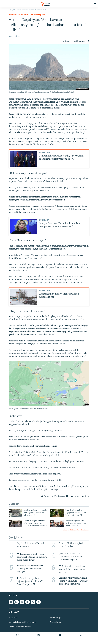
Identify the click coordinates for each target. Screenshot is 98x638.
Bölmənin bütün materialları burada (76, 530)
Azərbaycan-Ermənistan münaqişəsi (27, 15)
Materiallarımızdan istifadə (20, 627)
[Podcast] (38, 602)
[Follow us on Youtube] (27, 602)
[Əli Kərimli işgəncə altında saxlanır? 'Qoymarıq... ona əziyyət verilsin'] (57, 523)
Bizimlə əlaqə (55, 618)
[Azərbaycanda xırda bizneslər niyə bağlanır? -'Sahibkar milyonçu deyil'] (15, 513)
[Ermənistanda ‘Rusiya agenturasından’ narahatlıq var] (23, 297)
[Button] (66, 41)
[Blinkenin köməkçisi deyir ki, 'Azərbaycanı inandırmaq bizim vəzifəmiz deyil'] (23, 159)
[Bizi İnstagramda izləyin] (38, 635)
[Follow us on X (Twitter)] (22, 602)
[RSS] (33, 602)
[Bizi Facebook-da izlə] (17, 635)
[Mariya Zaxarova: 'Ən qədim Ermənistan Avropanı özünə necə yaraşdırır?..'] (23, 226)
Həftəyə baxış (55, 622)
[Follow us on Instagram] (16, 602)
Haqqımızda (14, 618)
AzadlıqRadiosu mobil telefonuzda (22, 622)
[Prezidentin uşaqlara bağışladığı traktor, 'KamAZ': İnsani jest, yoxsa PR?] (57, 513)
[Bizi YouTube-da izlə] (59, 635)
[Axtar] (80, 635)
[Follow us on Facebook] (11, 602)
